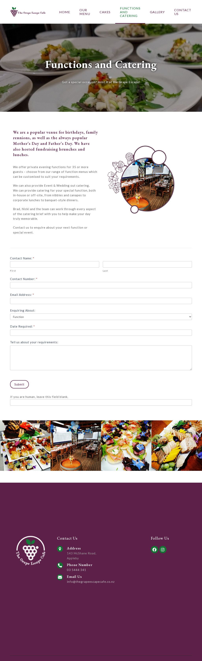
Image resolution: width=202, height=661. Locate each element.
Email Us (74, 576)
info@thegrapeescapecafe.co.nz (91, 581)
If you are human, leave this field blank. (39, 396)
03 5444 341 (76, 570)
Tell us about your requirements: (34, 342)
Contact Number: (23, 279)
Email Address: (22, 294)
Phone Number (80, 564)
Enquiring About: (22, 310)
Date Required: (22, 326)
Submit (19, 384)
